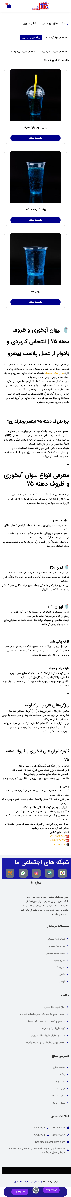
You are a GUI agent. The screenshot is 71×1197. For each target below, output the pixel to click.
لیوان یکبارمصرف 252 (35, 209)
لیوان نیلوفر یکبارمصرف (35, 127)
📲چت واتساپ (60, 844)
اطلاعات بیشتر (35, 138)
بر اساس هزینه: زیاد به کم (23, 51)
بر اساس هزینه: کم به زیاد (54, 51)
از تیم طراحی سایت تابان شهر (28, 1182)
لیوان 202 (35, 291)
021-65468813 (58, 840)
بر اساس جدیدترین (30, 37)
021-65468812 (58, 836)
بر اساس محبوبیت (29, 23)
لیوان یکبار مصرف (54, 373)
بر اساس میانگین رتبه (56, 37)
